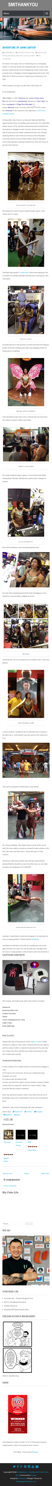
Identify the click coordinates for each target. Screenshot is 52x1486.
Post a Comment (10, 1186)
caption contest (36, 1042)
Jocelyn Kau (24, 272)
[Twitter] (14, 1466)
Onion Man (32, 1150)
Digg (18, 1115)
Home (26, 1173)
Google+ (39, 1112)
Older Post (45, 1173)
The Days (7, 1142)
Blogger (35, 1452)
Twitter (29, 1112)
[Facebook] (18, 1466)
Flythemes (22, 1478)
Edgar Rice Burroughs (25, 104)
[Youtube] (33, 1466)
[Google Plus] (21, 1466)
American (22, 98)
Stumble (8, 1115)
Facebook (18, 1112)
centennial (8, 111)
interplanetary (22, 101)
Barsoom (11, 107)
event (4, 55)
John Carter (41, 101)
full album (35, 939)
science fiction (34, 98)
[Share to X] (9, 1119)
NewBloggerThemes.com (26, 1481)
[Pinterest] (25, 1466)
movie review (29, 55)
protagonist (11, 104)
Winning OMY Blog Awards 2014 (16, 1309)
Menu (6, 13)
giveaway (11, 55)
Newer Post (7, 1173)
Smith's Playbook (10, 1306)
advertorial (42, 52)
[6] (34, 107)
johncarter (19, 55)
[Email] (37, 1466)
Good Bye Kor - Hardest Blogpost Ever (18, 1298)
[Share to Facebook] (11, 1119)
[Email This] (5, 1119)
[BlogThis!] (7, 1119)
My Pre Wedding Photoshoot (15, 1302)
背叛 (29, 1142)
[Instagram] (29, 1466)
